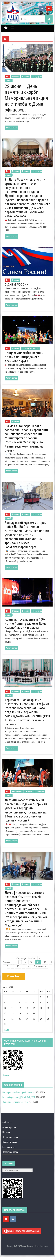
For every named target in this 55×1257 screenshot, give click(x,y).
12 (45, 962)
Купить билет (13, 976)
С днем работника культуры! (15, 1102)
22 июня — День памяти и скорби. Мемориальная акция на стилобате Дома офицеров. (26, 98)
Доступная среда (10, 1137)
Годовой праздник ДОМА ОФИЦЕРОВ (18, 1097)
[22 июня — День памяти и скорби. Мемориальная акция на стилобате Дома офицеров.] (27, 46)
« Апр (6, 1030)
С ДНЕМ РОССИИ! (17, 285)
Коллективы (17, 792)
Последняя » (39, 966)
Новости (25, 77)
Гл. (7, 77)
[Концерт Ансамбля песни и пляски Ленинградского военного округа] (27, 317)
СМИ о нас (7, 1122)
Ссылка (5, 1075)
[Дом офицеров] (5, 28)
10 (31, 962)
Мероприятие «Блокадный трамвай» (18, 1092)
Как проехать (8, 1147)
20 (18, 966)
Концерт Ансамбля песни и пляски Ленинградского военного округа (24, 357)
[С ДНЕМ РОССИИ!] (27, 249)
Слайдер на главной (30, 348)
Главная (15, 77)
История (6, 1132)
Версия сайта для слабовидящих (24, 1231)
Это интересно (9, 1127)
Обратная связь (9, 1142)
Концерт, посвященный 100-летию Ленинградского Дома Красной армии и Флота (25, 623)
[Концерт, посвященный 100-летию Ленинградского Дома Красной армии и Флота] (27, 580)
